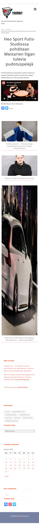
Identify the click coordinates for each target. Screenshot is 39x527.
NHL (17, 417)
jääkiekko (24, 414)
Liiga (8, 417)
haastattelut (18, 411)
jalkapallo (10, 414)
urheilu (27, 417)
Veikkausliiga (11, 421)
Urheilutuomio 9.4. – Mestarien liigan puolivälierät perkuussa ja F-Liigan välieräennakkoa (19, 146)
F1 (7, 411)
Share (11, 108)
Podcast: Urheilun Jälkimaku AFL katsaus (19, 178)
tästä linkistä (23, 387)
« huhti (6, 476)
